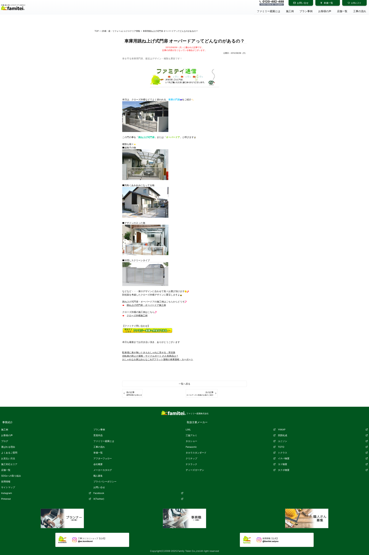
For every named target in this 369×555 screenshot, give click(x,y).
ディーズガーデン (195, 470)
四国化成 (282, 435)
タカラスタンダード (196, 452)
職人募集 (98, 475)
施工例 (4, 429)
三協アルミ (191, 435)
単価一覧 (328, 2)
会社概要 (98, 464)
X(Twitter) (98, 498)
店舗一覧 (5, 470)
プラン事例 (99, 429)
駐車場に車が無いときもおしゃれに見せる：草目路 (148, 352)
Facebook (98, 493)
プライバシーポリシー (104, 481)
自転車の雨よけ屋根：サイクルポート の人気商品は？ (150, 355)
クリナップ (191, 458)
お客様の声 (7, 435)
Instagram (6, 493)
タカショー (191, 441)
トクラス (282, 452)
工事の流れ (99, 446)
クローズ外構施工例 (137, 315)
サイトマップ (8, 487)
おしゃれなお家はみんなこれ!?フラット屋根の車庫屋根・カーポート (157, 359)
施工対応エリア (9, 464)
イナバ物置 (283, 458)
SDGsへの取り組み (11, 475)
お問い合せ (302, 2)
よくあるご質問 (9, 452)
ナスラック (191, 464)
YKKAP (281, 429)
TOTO (281, 446)
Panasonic (191, 446)
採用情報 (5, 481)
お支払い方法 (8, 458)
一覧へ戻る (184, 383)
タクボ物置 (283, 470)
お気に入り (356, 3)
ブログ (4, 441)
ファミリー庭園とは (103, 441)
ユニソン (282, 441)
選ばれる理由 (8, 446)
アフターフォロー (102, 458)
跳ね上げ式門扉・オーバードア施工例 (146, 305)
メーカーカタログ (102, 470)
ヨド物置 (282, 464)
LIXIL (188, 429)
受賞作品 (98, 435)
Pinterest (6, 498)
